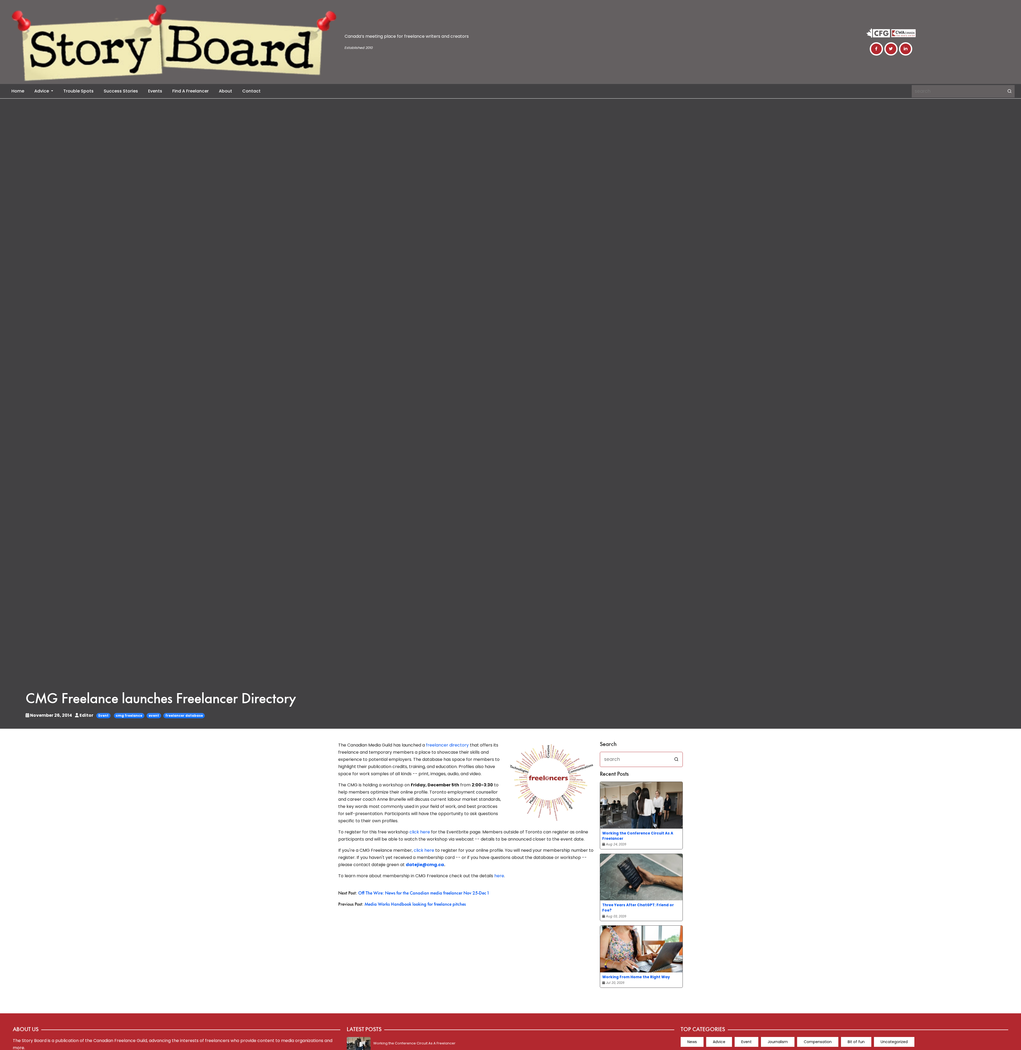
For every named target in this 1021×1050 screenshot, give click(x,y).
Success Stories (121, 91)
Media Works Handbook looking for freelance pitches (415, 904)
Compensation (818, 1041)
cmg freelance (129, 715)
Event (103, 715)
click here (419, 832)
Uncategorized (894, 1041)
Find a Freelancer (190, 91)
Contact (251, 91)
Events (155, 91)
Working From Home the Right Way (636, 977)
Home (17, 91)
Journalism (778, 1041)
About (225, 91)
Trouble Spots (78, 91)
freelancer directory (447, 745)
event (154, 715)
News (692, 1041)
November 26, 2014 (51, 715)
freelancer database (184, 715)
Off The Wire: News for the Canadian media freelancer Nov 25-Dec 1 (423, 893)
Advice (42, 91)
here (499, 876)
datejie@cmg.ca (425, 865)
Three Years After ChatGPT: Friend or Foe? (638, 908)
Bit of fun (856, 1041)
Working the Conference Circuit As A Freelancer (637, 836)
